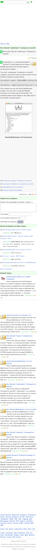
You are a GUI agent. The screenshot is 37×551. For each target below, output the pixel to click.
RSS (25, 529)
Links (22, 535)
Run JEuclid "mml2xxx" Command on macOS (17, 184)
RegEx (16, 535)
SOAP (21, 523)
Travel (9, 537)
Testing (27, 523)
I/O (20, 517)
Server (9, 523)
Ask (33, 529)
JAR (27, 533)
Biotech (8, 515)
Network (12, 521)
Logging (25, 519)
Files (2, 535)
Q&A (26, 535)
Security (3, 523)
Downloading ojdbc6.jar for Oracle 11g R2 (16, 229)
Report (22, 521)
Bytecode (15, 515)
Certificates (9, 535)
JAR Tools (29, 517)
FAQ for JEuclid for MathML (12, 190)
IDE (23, 517)
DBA (16, 533)
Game (2, 517)
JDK (16, 519)
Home (2, 44)
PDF (17, 521)
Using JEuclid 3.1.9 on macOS (12, 187)
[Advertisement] (18, 23)
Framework (32, 515)
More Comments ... (6, 269)
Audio (2, 515)
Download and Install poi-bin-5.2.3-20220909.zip (19, 262)
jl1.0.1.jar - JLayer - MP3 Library (13, 256)
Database (23, 515)
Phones (3, 537)
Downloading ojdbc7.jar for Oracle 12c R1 (16, 249)
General (8, 517)
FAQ (13, 537)
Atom (29, 529)
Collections (18, 529)
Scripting (29, 521)
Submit (20, 221)
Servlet (15, 523)
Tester (2, 533)
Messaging (4, 521)
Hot (7, 529)
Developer (9, 533)
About (11, 529)
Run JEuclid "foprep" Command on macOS (16, 180)
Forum (18, 537)
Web (32, 523)
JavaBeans (4, 519)
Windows (21, 533)
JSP (19, 519)
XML (8, 44)
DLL (31, 533)
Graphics (15, 517)
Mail (30, 519)
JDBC (11, 519)
